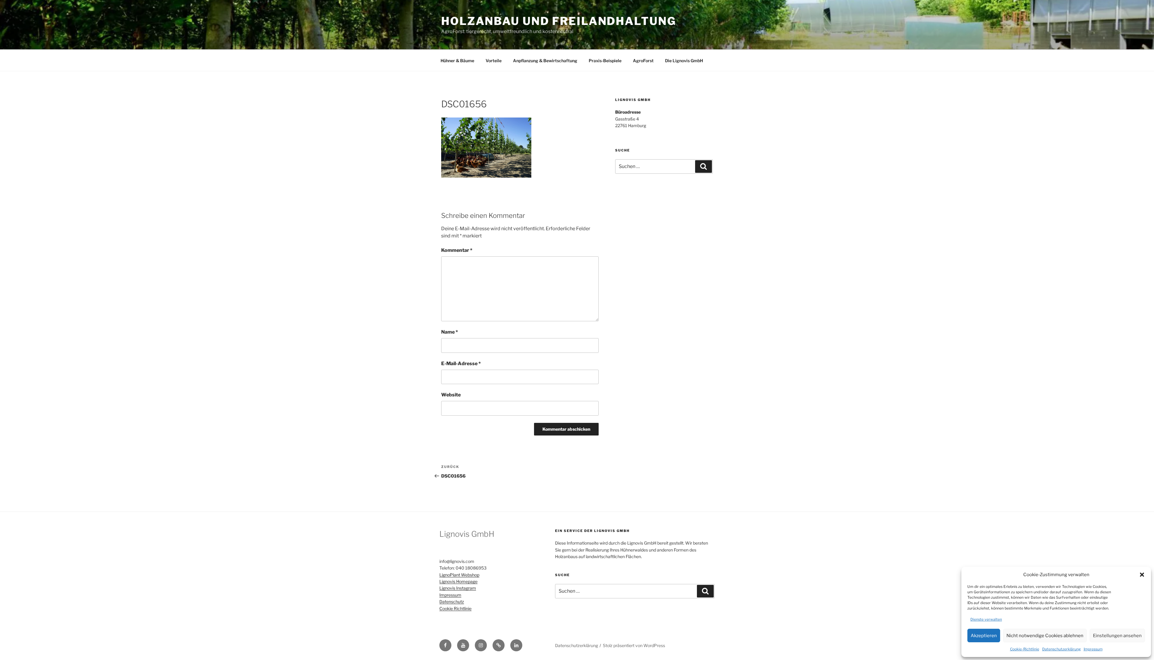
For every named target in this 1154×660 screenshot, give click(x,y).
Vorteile (494, 60)
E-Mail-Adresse (461, 363)
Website (451, 395)
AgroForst (643, 60)
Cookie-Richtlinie (1024, 649)
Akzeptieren (984, 635)
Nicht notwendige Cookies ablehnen (1044, 635)
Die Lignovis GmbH (684, 60)
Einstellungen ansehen (1117, 635)
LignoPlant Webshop (459, 574)
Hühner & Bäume (457, 60)
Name (449, 332)
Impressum (1093, 649)
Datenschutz (451, 601)
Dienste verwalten (986, 619)
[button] (1142, 575)
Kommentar (456, 250)
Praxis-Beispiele (605, 60)
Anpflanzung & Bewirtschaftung (545, 60)
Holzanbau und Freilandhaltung (558, 21)
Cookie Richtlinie (455, 608)
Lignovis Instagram (457, 588)
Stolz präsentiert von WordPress (634, 645)
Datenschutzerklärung (1061, 649)
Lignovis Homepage (458, 581)
